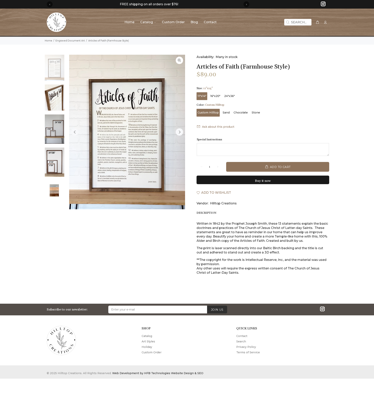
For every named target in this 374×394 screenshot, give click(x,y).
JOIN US (217, 309)
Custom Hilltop (208, 112)
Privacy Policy (246, 347)
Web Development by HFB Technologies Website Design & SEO (157, 373)
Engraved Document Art (70, 40)
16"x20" (215, 96)
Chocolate (241, 112)
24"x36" (229, 96)
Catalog (147, 336)
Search (241, 341)
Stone (256, 112)
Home (48, 40)
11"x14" (202, 96)
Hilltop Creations (223, 203)
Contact (241, 336)
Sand (226, 112)
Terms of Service (248, 352)
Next (179, 132)
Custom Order (151, 352)
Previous (75, 132)
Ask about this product (218, 126)
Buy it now (263, 181)
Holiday (147, 347)
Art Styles (148, 341)
